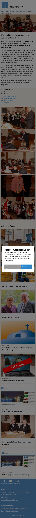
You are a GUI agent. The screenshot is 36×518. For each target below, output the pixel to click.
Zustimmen (26, 267)
